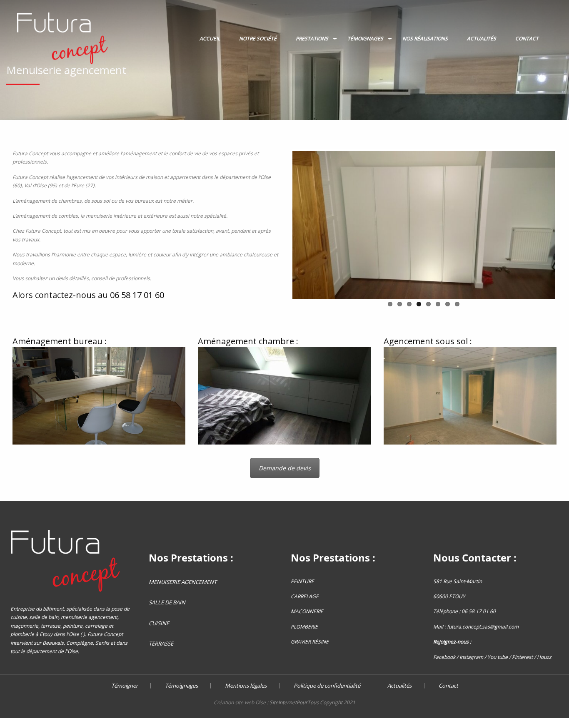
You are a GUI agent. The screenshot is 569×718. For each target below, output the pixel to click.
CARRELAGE (305, 596)
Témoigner (124, 685)
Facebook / (446, 657)
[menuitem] (62, 38)
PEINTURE (302, 581)
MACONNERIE (307, 611)
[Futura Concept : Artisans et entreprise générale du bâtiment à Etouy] (62, 38)
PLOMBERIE (304, 626)
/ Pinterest (521, 657)
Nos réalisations (425, 38)
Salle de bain (167, 602)
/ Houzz (543, 657)
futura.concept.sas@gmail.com (483, 626)
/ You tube (496, 657)
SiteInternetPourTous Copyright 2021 (312, 702)
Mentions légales (246, 685)
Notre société (258, 38)
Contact (527, 38)
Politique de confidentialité (327, 685)
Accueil (210, 38)
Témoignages (365, 38)
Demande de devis (285, 468)
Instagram (471, 657)
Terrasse (161, 643)
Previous (280, 223)
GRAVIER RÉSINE (310, 641)
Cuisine (159, 623)
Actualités (481, 38)
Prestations (312, 38)
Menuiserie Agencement (183, 582)
